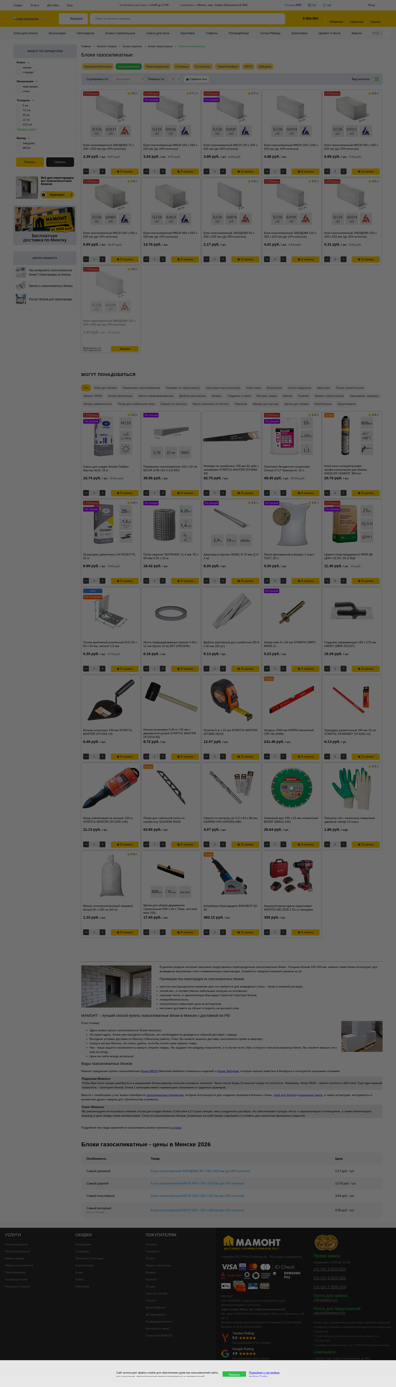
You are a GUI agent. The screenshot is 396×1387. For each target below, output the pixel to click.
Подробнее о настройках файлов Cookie (264, 1374)
